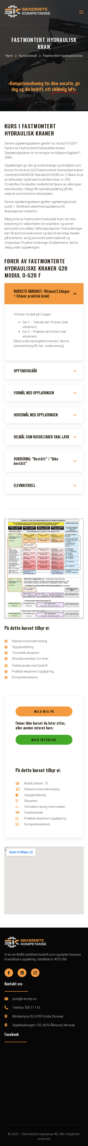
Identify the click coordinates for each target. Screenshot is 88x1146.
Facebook (12, 1034)
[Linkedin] (22, 972)
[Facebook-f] (9, 972)
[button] (44, 711)
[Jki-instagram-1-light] (35, 972)
